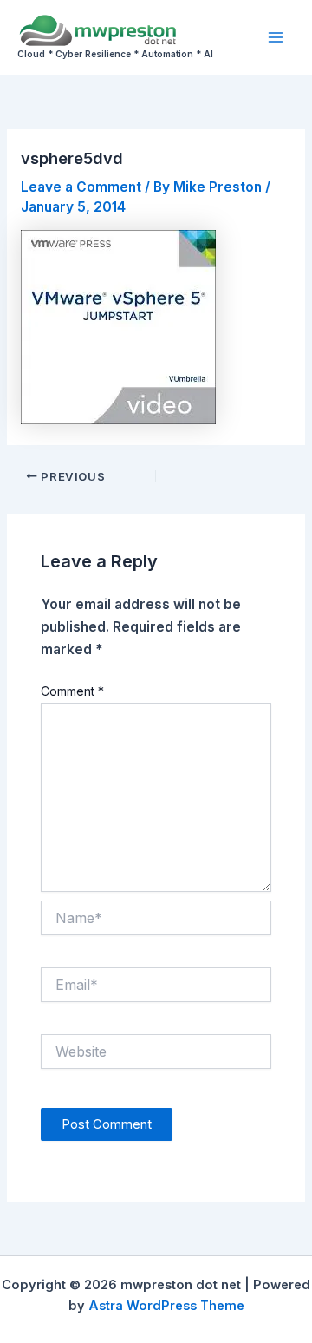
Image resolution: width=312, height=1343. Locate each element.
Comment (72, 691)
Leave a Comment (81, 187)
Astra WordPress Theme (166, 1306)
